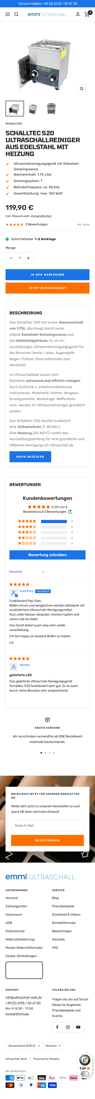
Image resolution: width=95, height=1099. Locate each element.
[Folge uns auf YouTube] (78, 1027)
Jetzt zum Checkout (47, 288)
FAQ (55, 948)
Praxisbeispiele (63, 906)
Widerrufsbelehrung (20, 939)
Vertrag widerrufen (24, 970)
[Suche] (16, 14)
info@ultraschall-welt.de (24, 997)
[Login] (78, 14)
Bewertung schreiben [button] (47, 555)
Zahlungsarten (16, 906)
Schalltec (14, 123)
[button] (27, 521)
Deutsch (51, 1045)
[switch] (85, 1073)
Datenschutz (15, 931)
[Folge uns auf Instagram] (67, 1027)
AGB (9, 923)
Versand (12, 898)
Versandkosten (41, 216)
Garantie (58, 939)
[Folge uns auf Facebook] (57, 1027)
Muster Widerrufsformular (24, 948)
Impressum (14, 914)
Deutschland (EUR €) (22, 1045)
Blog (55, 898)
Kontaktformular (64, 923)
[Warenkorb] (87, 14)
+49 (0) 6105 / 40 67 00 (23, 1003)
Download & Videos (66, 914)
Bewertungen (62, 931)
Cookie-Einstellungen (21, 956)
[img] (19, 584)
